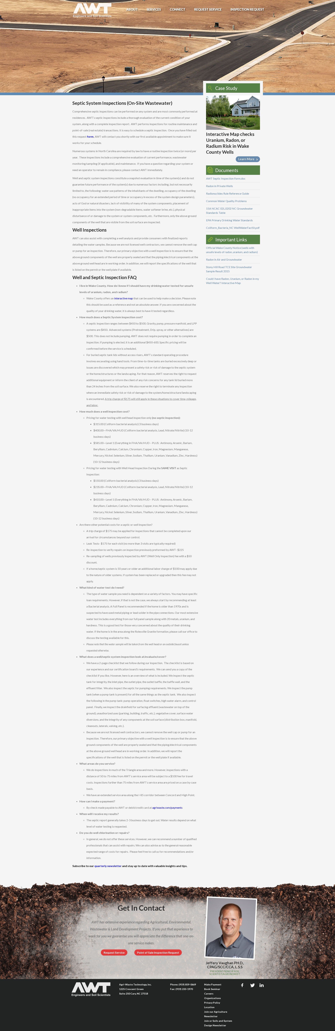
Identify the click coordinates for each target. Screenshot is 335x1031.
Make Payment (212, 984)
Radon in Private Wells (219, 186)
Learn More (246, 159)
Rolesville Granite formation (152, 631)
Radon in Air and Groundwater (224, 259)
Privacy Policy (212, 1002)
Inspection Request (247, 9)
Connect (177, 9)
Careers (208, 993)
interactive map (123, 298)
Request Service (208, 9)
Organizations (212, 998)
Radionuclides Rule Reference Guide (227, 193)
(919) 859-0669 (187, 984)
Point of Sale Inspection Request (158, 952)
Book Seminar (212, 989)
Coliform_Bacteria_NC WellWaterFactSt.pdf (233, 227)
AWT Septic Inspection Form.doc (225, 178)
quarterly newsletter (108, 866)
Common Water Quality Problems (226, 201)
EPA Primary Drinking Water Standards (229, 220)
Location (209, 1007)
